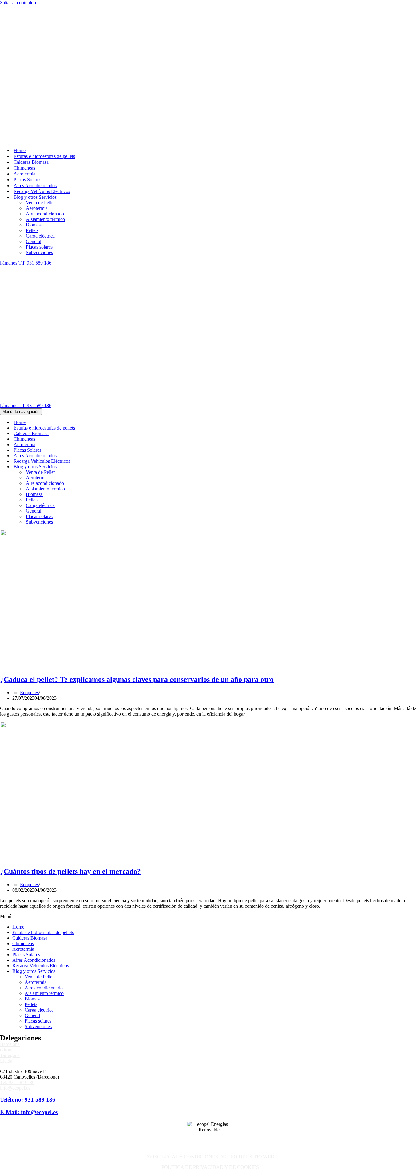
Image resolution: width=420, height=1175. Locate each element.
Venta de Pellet (40, 71)
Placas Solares (27, 48)
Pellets (32, 98)
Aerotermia (24, 42)
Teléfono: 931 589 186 (28, 836)
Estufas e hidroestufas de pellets (44, 24)
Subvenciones (39, 121)
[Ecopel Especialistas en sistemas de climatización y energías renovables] (30, 8)
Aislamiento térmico (45, 87)
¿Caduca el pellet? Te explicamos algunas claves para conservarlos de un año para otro (137, 416)
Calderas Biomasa (31, 30)
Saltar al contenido (18, 2)
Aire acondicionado (45, 82)
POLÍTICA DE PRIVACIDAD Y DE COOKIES (210, 904)
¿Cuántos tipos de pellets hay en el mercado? (70, 608)
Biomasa (34, 93)
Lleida (6, 797)
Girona (7, 786)
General (33, 109)
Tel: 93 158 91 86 (17, 819)
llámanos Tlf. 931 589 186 (25, 131)
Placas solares (39, 115)
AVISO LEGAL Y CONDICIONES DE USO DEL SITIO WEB (210, 893)
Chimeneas (24, 36)
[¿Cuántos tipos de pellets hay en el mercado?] (123, 595)
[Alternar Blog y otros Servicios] (107, 203)
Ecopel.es (29, 429)
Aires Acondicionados (35, 54)
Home (20, 19)
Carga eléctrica (40, 104)
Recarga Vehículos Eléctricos (42, 59)
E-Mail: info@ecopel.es (29, 849)
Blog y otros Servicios (33, 708)
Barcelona (10, 781)
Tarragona (10, 792)
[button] (210, 653)
